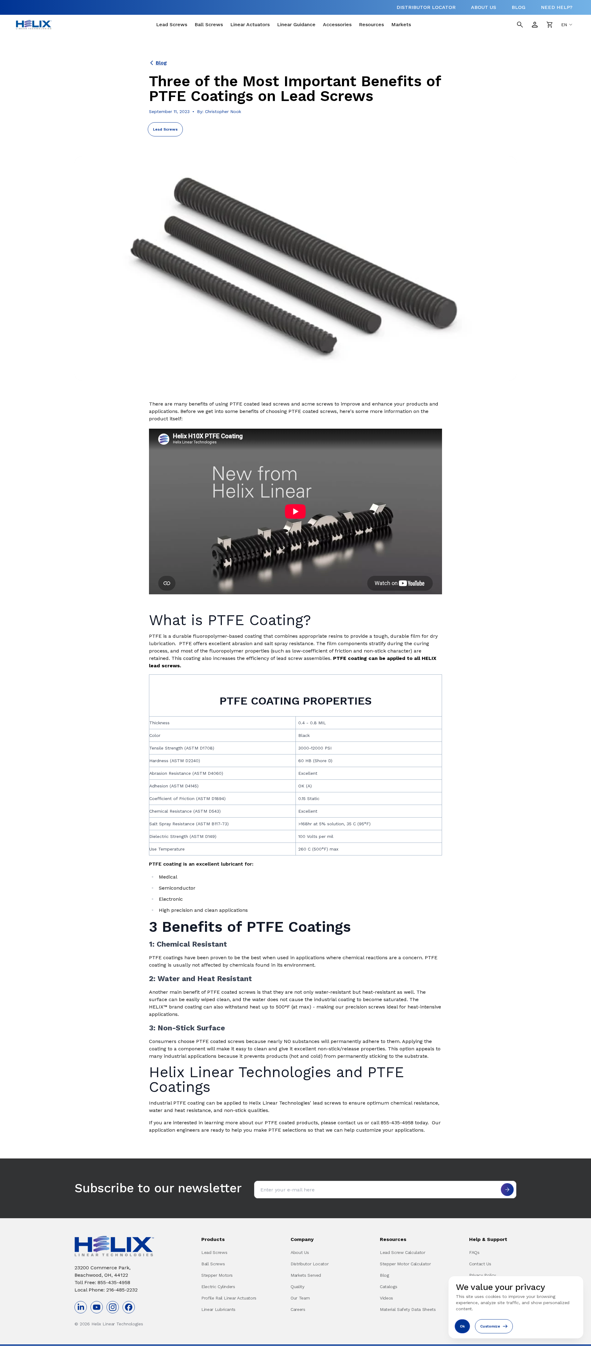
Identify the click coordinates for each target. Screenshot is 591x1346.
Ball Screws (209, 24)
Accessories (337, 24)
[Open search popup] (520, 25)
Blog (161, 63)
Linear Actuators (250, 24)
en (564, 24)
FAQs (474, 1252)
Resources (371, 24)
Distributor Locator (309, 1263)
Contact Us (480, 1263)
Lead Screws (171, 24)
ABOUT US (483, 7)
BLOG (518, 7)
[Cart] (549, 25)
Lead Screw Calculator (402, 1252)
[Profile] (535, 25)
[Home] (34, 24)
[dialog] (516, 1307)
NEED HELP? (557, 7)
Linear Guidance (296, 24)
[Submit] (507, 1189)
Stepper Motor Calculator (405, 1263)
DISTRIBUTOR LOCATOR (426, 7)
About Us (300, 1252)
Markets (401, 24)
